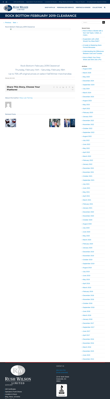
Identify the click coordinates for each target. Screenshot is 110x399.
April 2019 (86, 283)
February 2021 (88, 204)
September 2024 (88, 85)
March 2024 (87, 92)
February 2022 (88, 160)
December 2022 (88, 120)
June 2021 (86, 188)
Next (14, 22)
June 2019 (86, 275)
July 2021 (86, 184)
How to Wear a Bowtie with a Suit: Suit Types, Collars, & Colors (93, 33)
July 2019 (86, 271)
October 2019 (87, 259)
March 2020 (87, 240)
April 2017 (86, 335)
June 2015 (86, 355)
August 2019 (87, 267)
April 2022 (86, 152)
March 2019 (87, 287)
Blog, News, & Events (12, 397)
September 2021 (88, 180)
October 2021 (87, 176)
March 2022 (87, 156)
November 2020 (88, 216)
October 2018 (87, 303)
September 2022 (88, 132)
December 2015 (88, 351)
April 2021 (86, 196)
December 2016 (88, 339)
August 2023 (87, 100)
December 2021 (88, 168)
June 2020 (86, 232)
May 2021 (86, 192)
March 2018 (87, 315)
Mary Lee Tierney (26, 98)
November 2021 (88, 172)
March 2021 (87, 200)
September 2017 (88, 327)
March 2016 (87, 347)
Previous (8, 22)
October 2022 (87, 128)
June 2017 (86, 331)
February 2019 (88, 291)
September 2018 (88, 307)
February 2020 (88, 244)
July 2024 (86, 89)
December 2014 (88, 359)
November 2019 (88, 256)
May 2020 (86, 236)
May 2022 (86, 148)
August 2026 (87, 69)
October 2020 (87, 220)
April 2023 (86, 108)
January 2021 (87, 208)
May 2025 (86, 77)
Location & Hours (11, 394)
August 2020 (87, 224)
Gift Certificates (10, 389)
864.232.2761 (61, 370)
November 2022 (88, 124)
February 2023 (88, 112)
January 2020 (87, 248)
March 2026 (87, 73)
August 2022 (87, 136)
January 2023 (87, 116)
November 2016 (88, 343)
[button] (104, 7)
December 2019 (88, 252)
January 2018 (87, 319)
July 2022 (86, 140)
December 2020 (88, 212)
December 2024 (88, 81)
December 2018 (88, 295)
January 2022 (87, 164)
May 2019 (86, 279)
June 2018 (86, 311)
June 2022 (86, 144)
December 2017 (88, 323)
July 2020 (86, 228)
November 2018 (88, 299)
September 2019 (88, 263)
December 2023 (88, 97)
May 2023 (86, 104)
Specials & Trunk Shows (13, 392)
